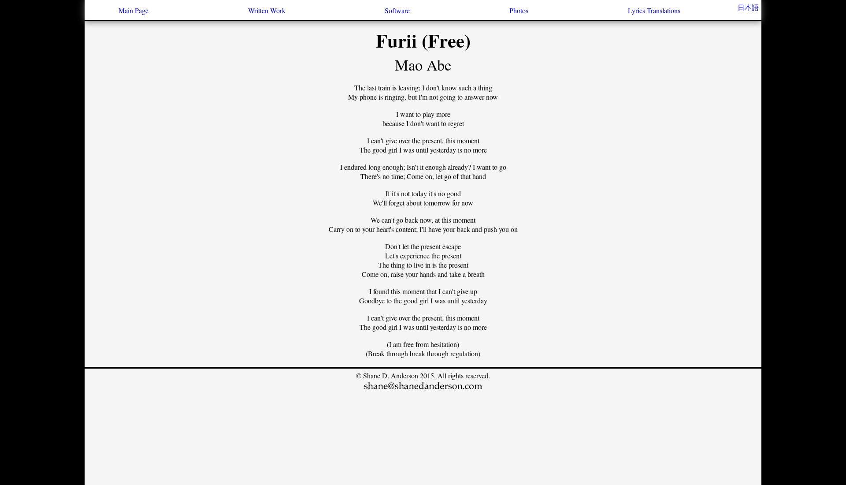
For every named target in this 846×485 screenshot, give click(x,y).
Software (397, 10)
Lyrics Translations (654, 10)
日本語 (748, 7)
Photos (518, 10)
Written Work (267, 10)
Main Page (133, 10)
